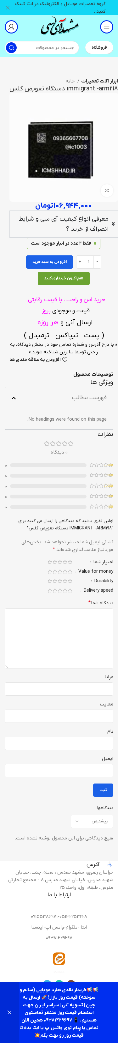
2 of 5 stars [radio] (64, 562)
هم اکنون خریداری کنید (63, 278)
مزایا (108, 677)
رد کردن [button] (9, 1012)
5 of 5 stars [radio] (49, 562)
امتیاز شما (102, 562)
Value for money (95, 572)
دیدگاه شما (100, 603)
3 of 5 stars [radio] (59, 562)
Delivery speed (97, 591)
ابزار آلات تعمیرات (99, 81)
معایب (106, 704)
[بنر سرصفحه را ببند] (8, 7)
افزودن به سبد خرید (49, 262)
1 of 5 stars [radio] (69, 562)
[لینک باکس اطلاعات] (59, 26)
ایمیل (107, 758)
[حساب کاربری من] (11, 27)
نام (110, 731)
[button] (13, 398)
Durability (103, 581)
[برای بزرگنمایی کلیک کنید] (107, 190)
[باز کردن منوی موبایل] (106, 27)
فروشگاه (99, 47)
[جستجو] (11, 47)
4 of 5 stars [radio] (54, 562)
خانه (71, 81)
